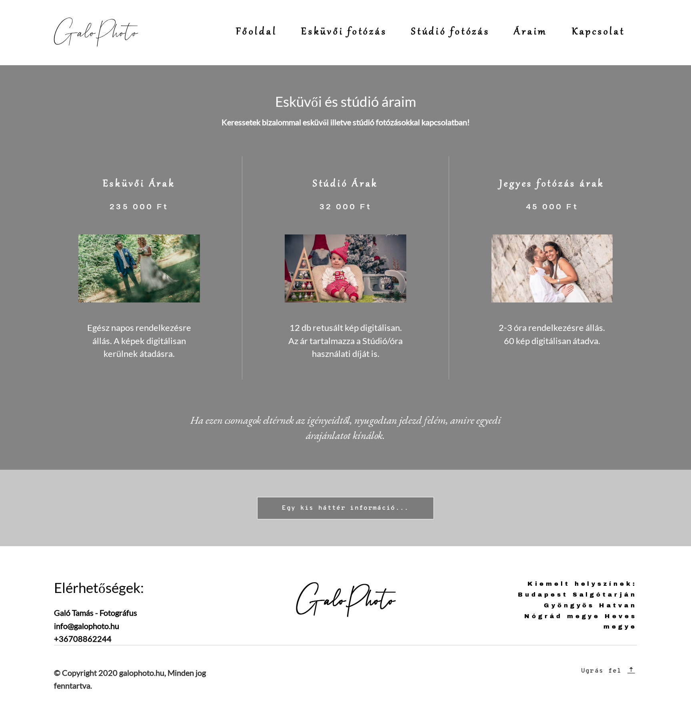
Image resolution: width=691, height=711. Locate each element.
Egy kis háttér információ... (345, 508)
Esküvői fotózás (344, 32)
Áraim (530, 32)
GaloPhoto (92, 32)
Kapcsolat (598, 32)
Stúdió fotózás (450, 32)
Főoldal (256, 32)
